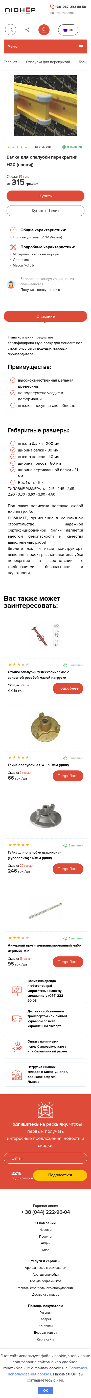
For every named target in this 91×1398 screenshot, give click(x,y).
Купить (45, 196)
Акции (45, 1243)
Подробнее (68, 688)
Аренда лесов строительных (45, 1268)
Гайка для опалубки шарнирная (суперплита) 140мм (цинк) (34, 855)
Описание (45, 316)
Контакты (46, 1326)
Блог (45, 1250)
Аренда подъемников (45, 1281)
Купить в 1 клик (45, 210)
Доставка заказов (45, 1295)
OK (45, 1391)
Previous (10, 108)
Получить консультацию (40, 290)
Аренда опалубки (46, 1275)
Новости (45, 1230)
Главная (10, 62)
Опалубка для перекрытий (48, 62)
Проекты (45, 1237)
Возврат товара (45, 1333)
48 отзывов (42, 147)
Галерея (45, 1319)
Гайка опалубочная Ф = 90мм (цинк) (38, 765)
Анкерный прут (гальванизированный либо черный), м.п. (44, 948)
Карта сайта (45, 1339)
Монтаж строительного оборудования (46, 1288)
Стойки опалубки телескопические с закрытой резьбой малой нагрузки (38, 675)
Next (80, 108)
